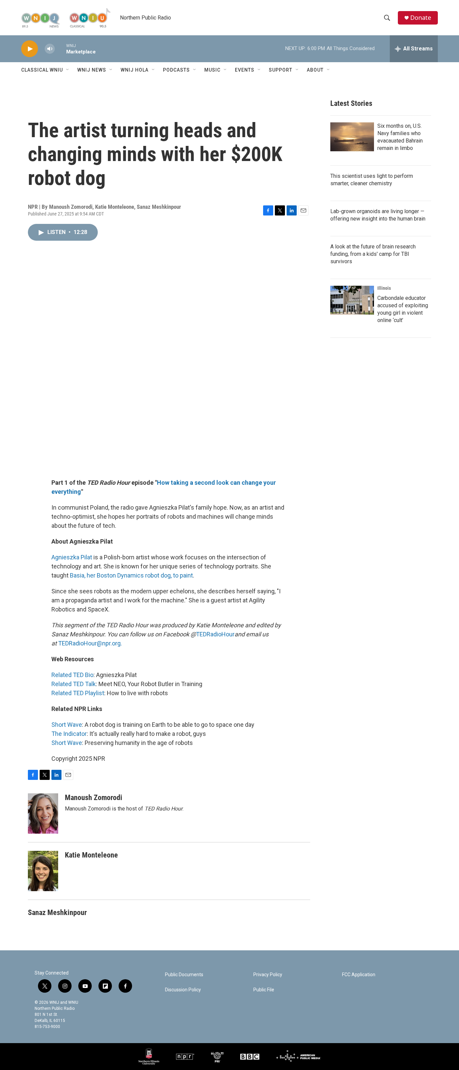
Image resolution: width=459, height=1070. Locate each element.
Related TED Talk (73, 683)
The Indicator (69, 733)
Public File (263, 989)
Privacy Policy (267, 974)
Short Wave (66, 724)
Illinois (384, 288)
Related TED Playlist (77, 693)
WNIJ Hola (135, 70)
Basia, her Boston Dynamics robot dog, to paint (131, 575)
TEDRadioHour (215, 634)
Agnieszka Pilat (71, 557)
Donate (420, 17)
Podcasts (176, 70)
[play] (29, 49)
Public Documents (184, 974)
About (315, 70)
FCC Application (358, 974)
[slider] (60, 48)
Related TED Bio (72, 674)
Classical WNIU (42, 70)
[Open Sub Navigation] (68, 70)
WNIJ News (91, 70)
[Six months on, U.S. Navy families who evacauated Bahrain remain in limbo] (352, 136)
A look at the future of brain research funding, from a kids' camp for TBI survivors (373, 254)
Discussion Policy (183, 989)
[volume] (49, 48)
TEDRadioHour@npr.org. (90, 643)
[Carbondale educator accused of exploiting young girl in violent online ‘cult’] (352, 300)
